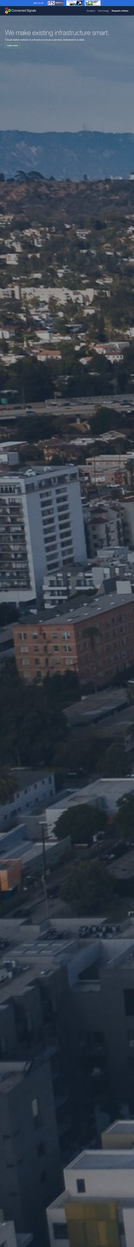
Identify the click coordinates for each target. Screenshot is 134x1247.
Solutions (91, 11)
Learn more (12, 45)
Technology (103, 11)
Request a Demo (120, 11)
